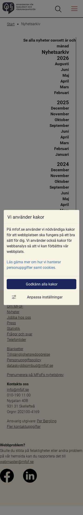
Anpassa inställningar (44, 296)
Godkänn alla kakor (41, 284)
